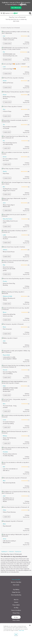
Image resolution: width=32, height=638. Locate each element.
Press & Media (16, 605)
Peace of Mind (16, 620)
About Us (16, 599)
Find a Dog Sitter (16, 579)
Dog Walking (16, 589)
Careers (16, 602)
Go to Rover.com (16, 7)
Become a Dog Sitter (16, 582)
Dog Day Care (18, 551)
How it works (16, 585)
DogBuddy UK (4, 551)
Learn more (21, 630)
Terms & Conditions (16, 610)
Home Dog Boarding (16, 595)
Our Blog (16, 607)
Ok (16, 634)
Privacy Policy (16, 613)
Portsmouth (11, 551)
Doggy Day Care (16, 592)
